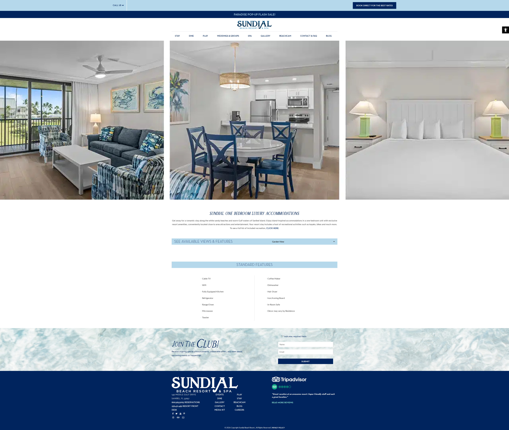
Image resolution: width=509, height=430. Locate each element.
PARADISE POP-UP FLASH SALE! (254, 14)
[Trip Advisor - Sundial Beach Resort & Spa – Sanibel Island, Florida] (289, 381)
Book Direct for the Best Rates (374, 5)
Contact (220, 406)
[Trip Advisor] (178, 418)
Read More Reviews (282, 403)
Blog (329, 36)
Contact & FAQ (308, 36)
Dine (191, 36)
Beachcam (285, 36)
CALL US (117, 5)
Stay (177, 36)
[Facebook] (173, 414)
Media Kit (219, 410)
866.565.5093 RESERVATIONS (186, 402)
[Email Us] (183, 418)
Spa (250, 36)
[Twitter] (176, 414)
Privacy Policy (278, 428)
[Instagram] (173, 418)
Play (205, 36)
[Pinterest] (184, 414)
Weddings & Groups (228, 36)
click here (272, 228)
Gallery (265, 36)
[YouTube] (180, 414)
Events (220, 395)
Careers (239, 410)
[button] (281, 387)
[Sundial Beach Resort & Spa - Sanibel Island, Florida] (254, 24)
